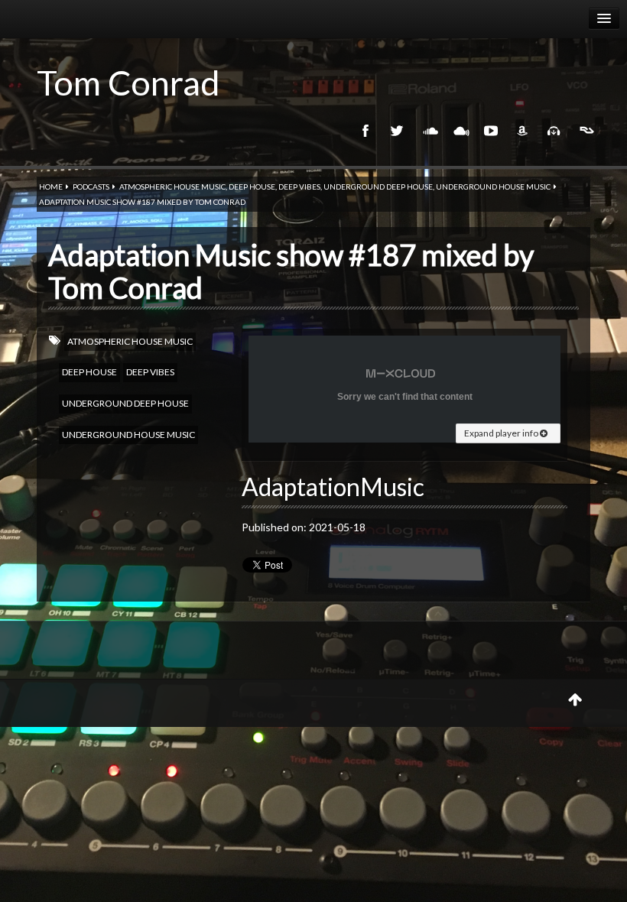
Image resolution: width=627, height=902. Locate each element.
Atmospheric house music (172, 186)
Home (51, 186)
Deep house (252, 186)
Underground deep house (378, 186)
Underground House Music (493, 186)
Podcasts (91, 186)
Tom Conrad (128, 82)
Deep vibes (299, 186)
